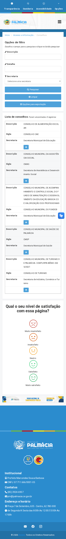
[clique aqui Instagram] (41, 526)
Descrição (12, 52)
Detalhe (11, 64)
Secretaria (12, 76)
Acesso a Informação (23, 35)
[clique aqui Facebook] (33, 526)
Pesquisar (34, 89)
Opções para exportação (34, 104)
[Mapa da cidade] (33, 418)
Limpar (33, 97)
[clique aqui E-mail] (25, 526)
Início (7, 35)
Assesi (21, 535)
